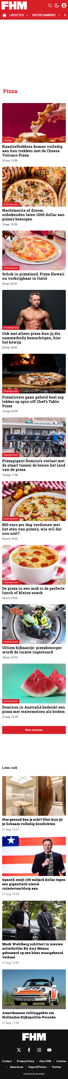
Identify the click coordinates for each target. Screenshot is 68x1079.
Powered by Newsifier (34, 1074)
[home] (4, 15)
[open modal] (64, 5)
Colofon (61, 1061)
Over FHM (45, 1061)
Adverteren (16, 1067)
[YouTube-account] (49, 1050)
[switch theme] (56, 5)
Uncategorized (11, 327)
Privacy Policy (25, 1061)
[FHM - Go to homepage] (34, 1037)
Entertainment (11, 204)
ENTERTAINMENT (44, 15)
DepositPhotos (37, 1067)
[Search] (50, 5)
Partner (56, 1067)
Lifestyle (8, 140)
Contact (7, 1061)
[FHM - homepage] (14, 5)
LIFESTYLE (16, 15)
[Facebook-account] (29, 1050)
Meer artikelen (34, 730)
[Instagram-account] (39, 1050)
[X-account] (19, 1050)
